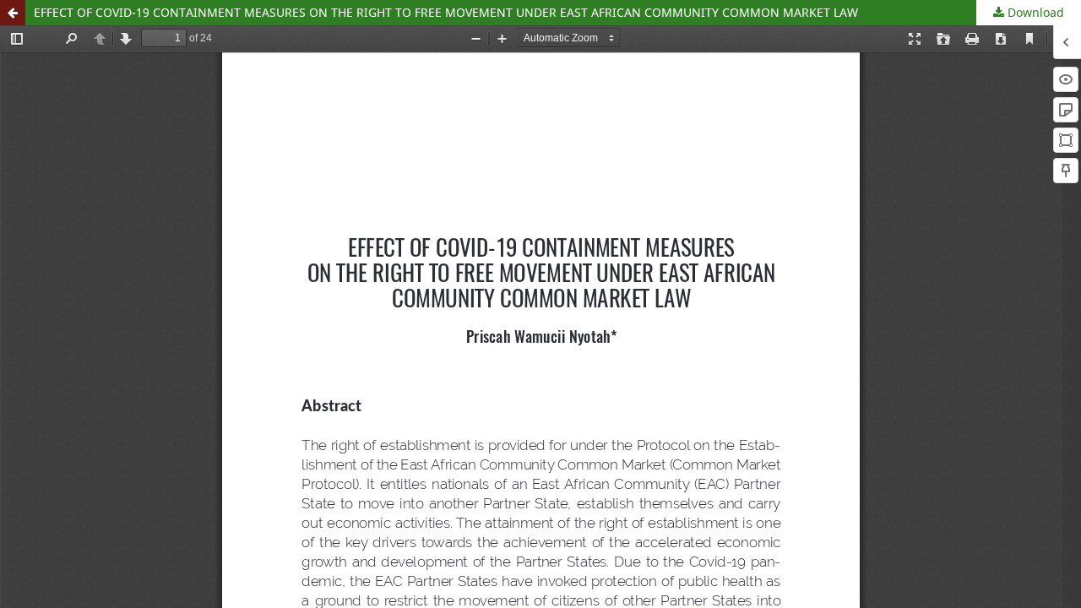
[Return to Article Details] (12, 12)
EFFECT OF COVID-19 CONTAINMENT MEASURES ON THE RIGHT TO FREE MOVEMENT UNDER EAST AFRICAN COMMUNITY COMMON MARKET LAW (446, 12)
